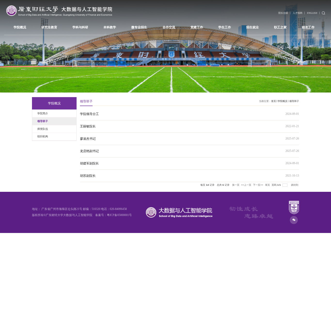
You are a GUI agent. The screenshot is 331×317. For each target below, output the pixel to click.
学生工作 (224, 27)
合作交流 (169, 27)
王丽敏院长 (88, 126)
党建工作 (196, 27)
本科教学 (109, 27)
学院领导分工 (89, 114)
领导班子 (294, 101)
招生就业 (252, 27)
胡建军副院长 (89, 163)
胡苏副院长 (88, 176)
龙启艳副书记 (89, 151)
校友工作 (308, 27)
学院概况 (20, 27)
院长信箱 (283, 13)
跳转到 (295, 185)
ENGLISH (312, 13)
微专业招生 (139, 27)
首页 (273, 101)
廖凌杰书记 (88, 138)
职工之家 (280, 27)
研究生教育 (49, 27)
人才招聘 (297, 13)
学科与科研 (80, 27)
